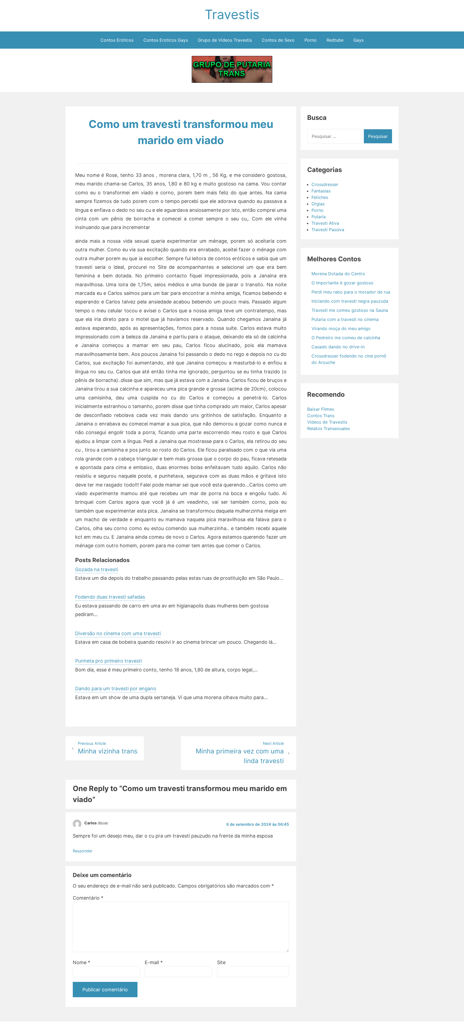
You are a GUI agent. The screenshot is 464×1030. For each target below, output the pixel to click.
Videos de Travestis (327, 422)
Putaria (318, 216)
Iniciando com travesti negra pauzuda (349, 301)
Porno (311, 40)
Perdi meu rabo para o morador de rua (350, 292)
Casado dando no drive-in (338, 346)
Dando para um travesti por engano (115, 688)
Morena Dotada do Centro (338, 273)
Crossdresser (324, 184)
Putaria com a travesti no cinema (345, 319)
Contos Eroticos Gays (165, 40)
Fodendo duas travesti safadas (110, 597)
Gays (358, 40)
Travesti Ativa (325, 223)
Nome (81, 962)
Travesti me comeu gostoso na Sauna (349, 310)
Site (221, 962)
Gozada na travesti (96, 569)
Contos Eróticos (116, 40)
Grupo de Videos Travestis (225, 40)
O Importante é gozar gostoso (342, 282)
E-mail (154, 962)
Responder (82, 851)
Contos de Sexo (278, 40)
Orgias (318, 203)
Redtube (335, 40)
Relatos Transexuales (328, 428)
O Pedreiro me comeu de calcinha (345, 337)
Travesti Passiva (327, 229)
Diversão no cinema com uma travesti (118, 633)
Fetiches (319, 197)
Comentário (88, 898)
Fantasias (321, 191)
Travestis (232, 14)
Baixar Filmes (320, 409)
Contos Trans (320, 415)
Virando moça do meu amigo (341, 328)
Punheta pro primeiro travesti (108, 661)
